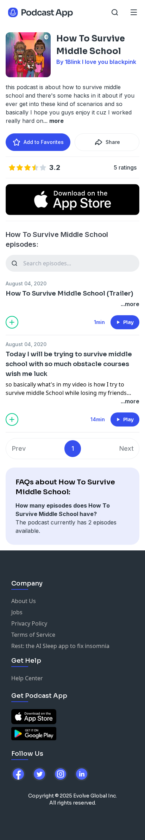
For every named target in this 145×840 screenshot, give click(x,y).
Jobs (17, 612)
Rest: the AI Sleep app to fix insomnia (60, 646)
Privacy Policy (29, 623)
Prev (19, 448)
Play (128, 322)
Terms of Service (33, 635)
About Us (23, 601)
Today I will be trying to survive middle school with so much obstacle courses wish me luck (69, 364)
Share (113, 142)
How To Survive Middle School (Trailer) (69, 293)
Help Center (27, 678)
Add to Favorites (44, 142)
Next (126, 448)
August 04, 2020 (26, 283)
